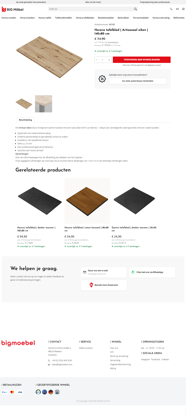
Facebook (155, 359)
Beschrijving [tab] (25, 119)
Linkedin (165, 359)
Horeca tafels (44, 17)
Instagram (145, 359)
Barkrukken (123, 17)
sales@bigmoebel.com (62, 364)
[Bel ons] (171, 9)
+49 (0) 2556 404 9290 (62, 360)
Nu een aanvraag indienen (137, 81)
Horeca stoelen (9, 17)
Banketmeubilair (106, 17)
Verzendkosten (113, 42)
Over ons (114, 348)
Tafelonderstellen (63, 17)
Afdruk (113, 368)
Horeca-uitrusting (161, 17)
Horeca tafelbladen (85, 17)
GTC (112, 352)
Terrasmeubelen (141, 17)
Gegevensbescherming (120, 364)
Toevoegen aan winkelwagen (142, 59)
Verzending (115, 360)
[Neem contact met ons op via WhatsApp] (183, 9)
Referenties (178, 17)
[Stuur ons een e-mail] (177, 9)
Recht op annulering (119, 356)
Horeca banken (27, 17)
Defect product (86, 348)
